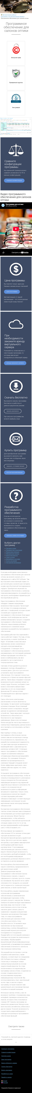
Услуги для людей (11, 561)
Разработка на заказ (7, 1073)
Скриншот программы (7, 1049)
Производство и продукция (14, 550)
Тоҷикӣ (5, 1081)
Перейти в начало (6, 1077)
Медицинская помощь (12, 553)
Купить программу (6, 1070)
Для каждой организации (13, 562)
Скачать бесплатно (13, 411)
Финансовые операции (12, 552)
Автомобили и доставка (13, 559)
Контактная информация (14, 472)
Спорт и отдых (10, 557)
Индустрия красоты (12, 555)
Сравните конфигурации (14, 180)
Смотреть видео (6, 1056)
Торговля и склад (11, 548)
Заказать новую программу (15, 535)
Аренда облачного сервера (15, 363)
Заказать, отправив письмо (15, 466)
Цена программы (12, 291)
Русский (5, 1082)
